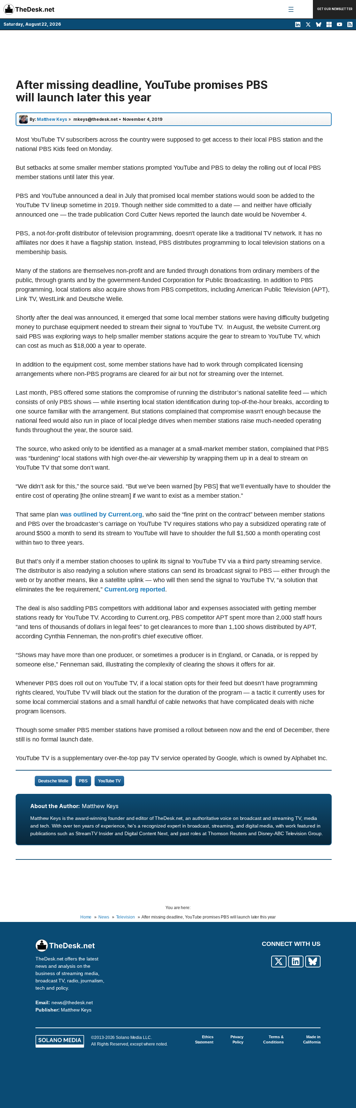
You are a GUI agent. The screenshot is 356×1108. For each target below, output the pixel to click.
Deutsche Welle (53, 781)
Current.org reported (134, 589)
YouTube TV (109, 781)
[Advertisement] (178, 54)
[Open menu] (291, 9)
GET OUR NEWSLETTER (335, 9)
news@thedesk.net (72, 1002)
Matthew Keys (100, 806)
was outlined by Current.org (101, 514)
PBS (83, 781)
